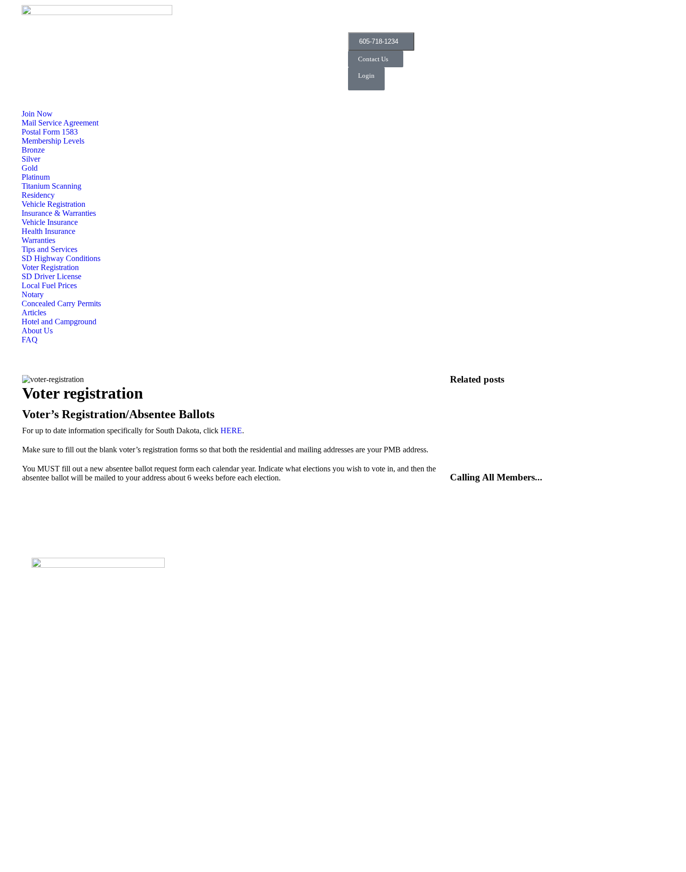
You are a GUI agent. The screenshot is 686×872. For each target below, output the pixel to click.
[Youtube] (119, 705)
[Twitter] (439, 17)
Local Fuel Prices (475, 454)
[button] (28, 104)
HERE (231, 430)
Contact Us (373, 59)
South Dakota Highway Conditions (498, 410)
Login (366, 75)
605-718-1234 (378, 41)
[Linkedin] (518, 17)
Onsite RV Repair (475, 388)
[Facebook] (360, 17)
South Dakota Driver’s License (493, 432)
